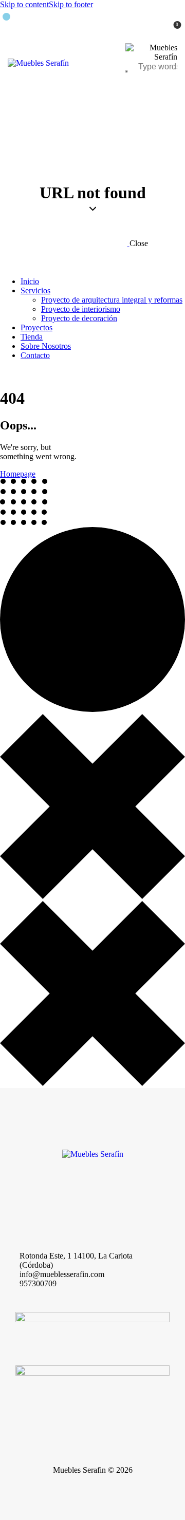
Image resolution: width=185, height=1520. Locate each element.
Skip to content (24, 4)
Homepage (17, 474)
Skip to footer (71, 4)
